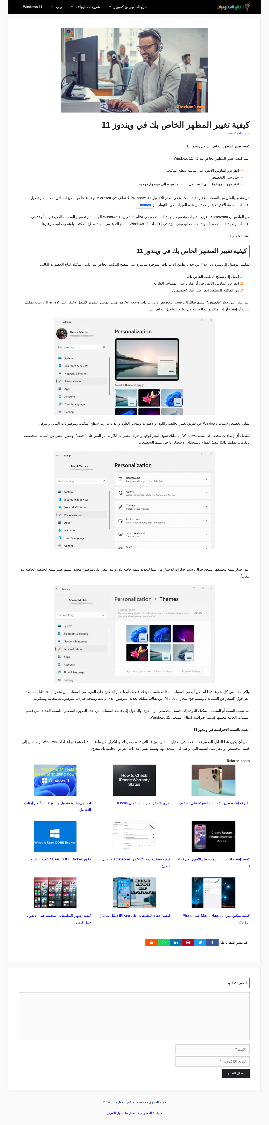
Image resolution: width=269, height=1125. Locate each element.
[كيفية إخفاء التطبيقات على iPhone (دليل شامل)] (134, 905)
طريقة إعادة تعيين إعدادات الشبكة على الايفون (214, 803)
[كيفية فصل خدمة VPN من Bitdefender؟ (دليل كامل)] (134, 849)
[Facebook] (212, 942)
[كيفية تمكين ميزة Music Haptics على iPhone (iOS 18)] (213, 905)
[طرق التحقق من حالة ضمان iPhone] (134, 793)
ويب (59, 7)
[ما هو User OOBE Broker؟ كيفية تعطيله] (55, 849)
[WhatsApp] (164, 942)
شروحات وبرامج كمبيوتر (130, 7)
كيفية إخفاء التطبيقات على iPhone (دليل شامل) (134, 916)
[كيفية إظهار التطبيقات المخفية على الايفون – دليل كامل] (55, 905)
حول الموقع (115, 1113)
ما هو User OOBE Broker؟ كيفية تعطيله (60, 859)
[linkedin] (176, 942)
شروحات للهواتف (88, 7)
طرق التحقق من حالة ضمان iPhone (143, 803)
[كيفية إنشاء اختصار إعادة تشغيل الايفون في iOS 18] (213, 849)
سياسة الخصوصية (150, 1113)
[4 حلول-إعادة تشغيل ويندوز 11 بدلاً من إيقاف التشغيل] (55, 793)
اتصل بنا (130, 1113)
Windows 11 (32, 7)
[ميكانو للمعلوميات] (233, 7)
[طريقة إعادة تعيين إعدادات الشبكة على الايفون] (213, 793)
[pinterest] (188, 942)
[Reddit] (151, 942)
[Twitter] (200, 942)
